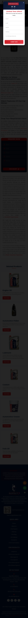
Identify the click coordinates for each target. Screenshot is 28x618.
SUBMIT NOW (14, 42)
